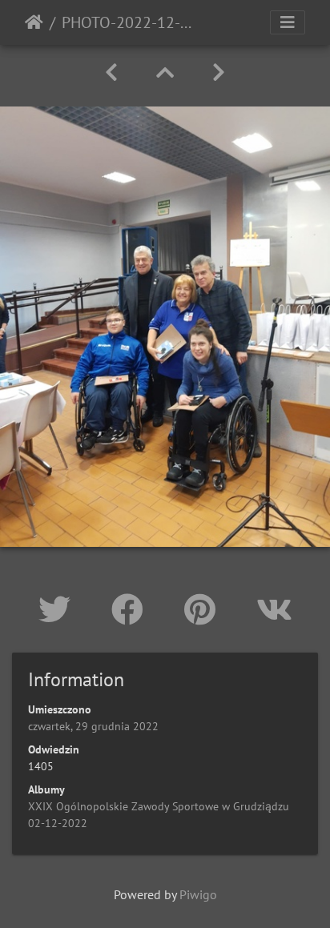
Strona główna (34, 22)
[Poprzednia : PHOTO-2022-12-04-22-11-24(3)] (111, 72)
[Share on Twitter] (58, 609)
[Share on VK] (274, 609)
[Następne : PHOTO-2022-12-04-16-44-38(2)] (218, 72)
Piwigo (198, 894)
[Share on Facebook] (131, 609)
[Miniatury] (165, 72)
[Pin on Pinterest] (204, 609)
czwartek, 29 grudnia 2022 (93, 726)
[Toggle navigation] (287, 22)
